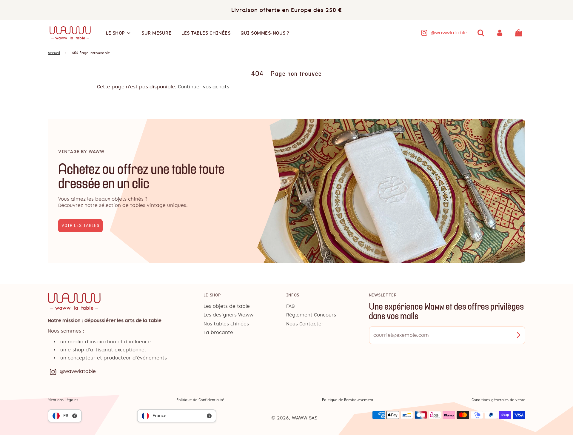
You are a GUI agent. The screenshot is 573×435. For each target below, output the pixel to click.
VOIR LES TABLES (80, 225)
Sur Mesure (156, 33)
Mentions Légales (63, 400)
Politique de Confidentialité (200, 400)
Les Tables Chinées (205, 33)
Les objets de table (227, 306)
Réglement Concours (311, 315)
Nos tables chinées (226, 324)
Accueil (54, 53)
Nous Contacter (305, 324)
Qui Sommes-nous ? (265, 33)
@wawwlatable (449, 33)
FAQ (290, 306)
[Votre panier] (519, 33)
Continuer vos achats (203, 87)
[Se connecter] (499, 33)
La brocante (218, 332)
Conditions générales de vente (498, 400)
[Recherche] (480, 33)
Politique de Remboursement (347, 400)
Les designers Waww (228, 315)
